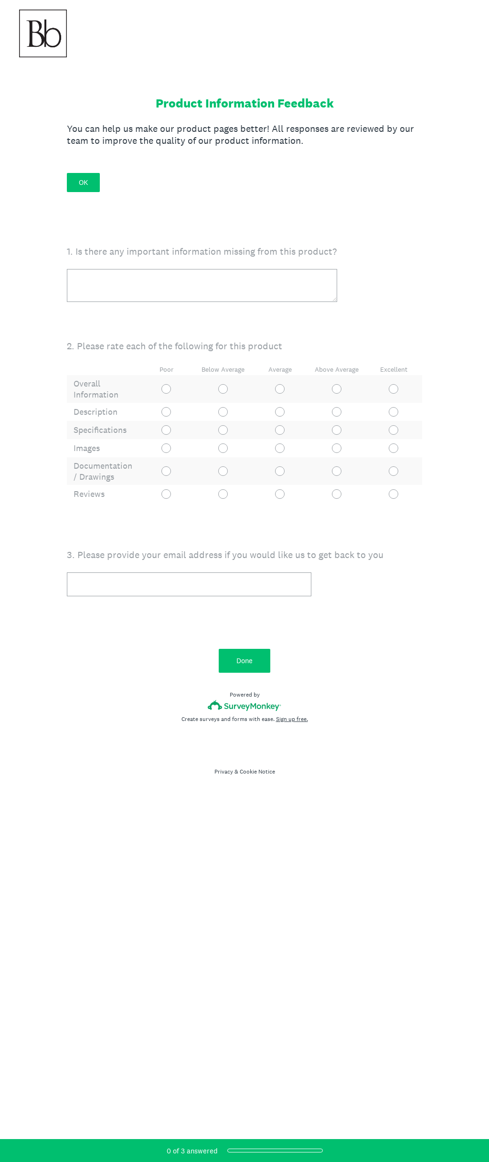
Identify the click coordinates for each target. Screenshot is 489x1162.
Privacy (223, 771)
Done (244, 660)
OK (83, 182)
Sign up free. (292, 719)
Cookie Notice (257, 771)
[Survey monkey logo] (244, 705)
